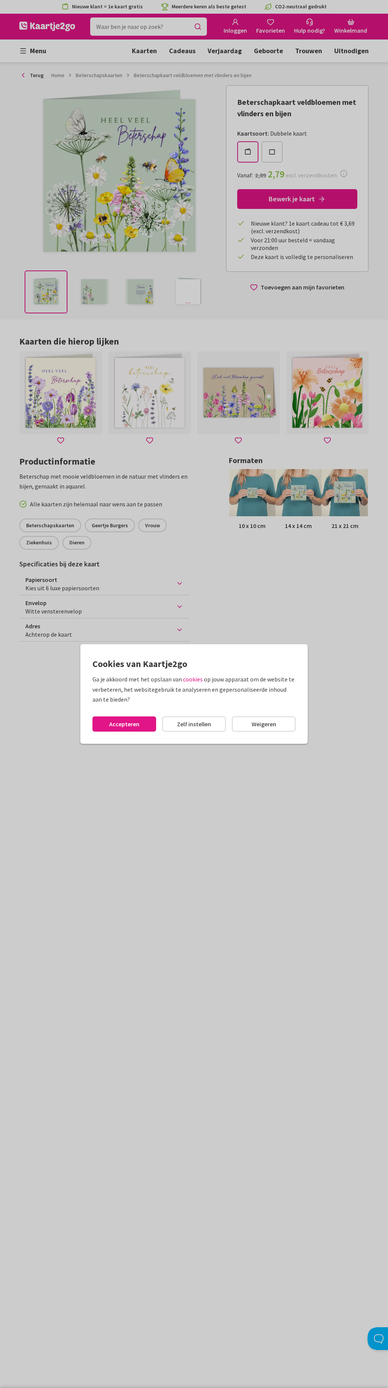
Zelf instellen (194, 724)
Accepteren (124, 724)
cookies (193, 679)
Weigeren (264, 724)
